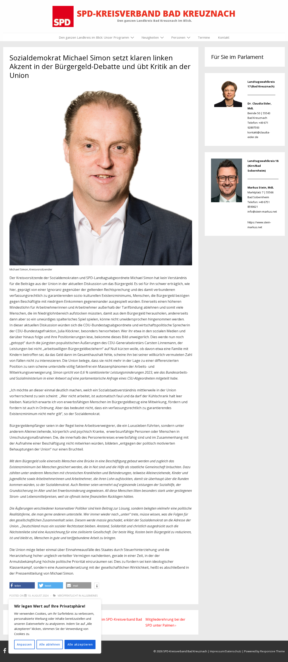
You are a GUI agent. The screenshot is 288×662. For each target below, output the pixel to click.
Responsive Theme (272, 651)
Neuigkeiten (150, 37)
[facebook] (5, 652)
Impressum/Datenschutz (225, 651)
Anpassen (24, 644)
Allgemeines (90, 595)
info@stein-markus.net (262, 211)
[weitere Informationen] (96, 586)
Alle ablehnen (49, 644)
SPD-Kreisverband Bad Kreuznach (156, 13)
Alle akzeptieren (80, 644)
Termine (204, 37)
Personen (178, 37)
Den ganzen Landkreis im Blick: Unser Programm (94, 37)
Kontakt (223, 37)
